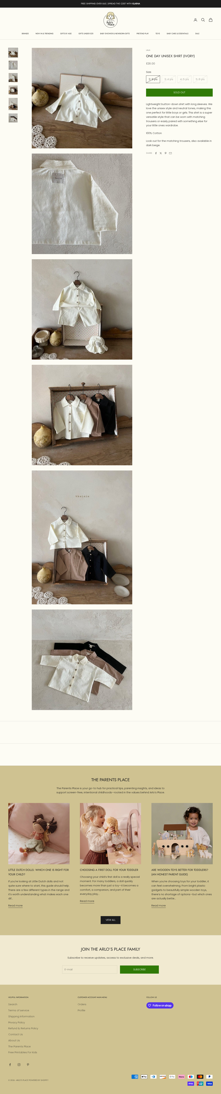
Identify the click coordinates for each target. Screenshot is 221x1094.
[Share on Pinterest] (165, 153)
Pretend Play (143, 33)
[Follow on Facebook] (10, 1064)
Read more (15, 905)
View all (111, 920)
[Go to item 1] (13, 53)
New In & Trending (44, 33)
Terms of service (18, 1010)
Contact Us (15, 1034)
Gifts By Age (66, 33)
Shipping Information (21, 1016)
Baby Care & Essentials (177, 33)
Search (12, 1004)
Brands (25, 33)
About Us (14, 1040)
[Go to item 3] (13, 77)
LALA (148, 50)
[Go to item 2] (13, 65)
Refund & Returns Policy (23, 1028)
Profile (81, 1010)
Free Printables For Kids (22, 1052)
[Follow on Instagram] (19, 1064)
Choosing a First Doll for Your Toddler (109, 870)
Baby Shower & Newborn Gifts (115, 33)
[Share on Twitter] (160, 153)
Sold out (179, 92)
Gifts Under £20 (86, 33)
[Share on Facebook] (156, 153)
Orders (82, 1004)
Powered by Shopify (38, 1080)
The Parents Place (19, 1046)
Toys (158, 33)
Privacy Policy (16, 1022)
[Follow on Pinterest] (28, 1064)
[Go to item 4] (13, 90)
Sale (197, 33)
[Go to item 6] (13, 118)
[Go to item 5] (13, 104)
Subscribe (139, 969)
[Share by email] (170, 153)
